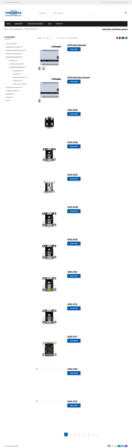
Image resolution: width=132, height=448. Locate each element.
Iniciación (16, 74)
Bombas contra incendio (13, 47)
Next (97, 434)
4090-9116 (72, 304)
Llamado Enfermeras (12, 90)
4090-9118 (72, 369)
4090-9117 (72, 336)
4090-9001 (72, 110)
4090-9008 (72, 207)
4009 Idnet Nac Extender (78, 77)
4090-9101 (72, 272)
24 (47, 38)
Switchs (8, 97)
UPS (7, 100)
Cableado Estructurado (13, 53)
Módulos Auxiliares (19, 77)
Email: (6, 2)
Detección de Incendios (16, 29)
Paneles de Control (18, 84)
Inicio (5, 29)
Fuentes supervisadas (15, 64)
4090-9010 (72, 239)
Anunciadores (17, 70)
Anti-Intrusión (10, 43)
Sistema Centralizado (15, 67)
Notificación (16, 80)
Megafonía (9, 94)
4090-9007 (72, 175)
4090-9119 (72, 401)
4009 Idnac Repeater (76, 45)
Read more (74, 49)
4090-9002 (72, 142)
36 (50, 38)
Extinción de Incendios (12, 87)
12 (44, 38)
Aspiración (12, 60)
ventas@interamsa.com (14, 2)
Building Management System (15, 50)
